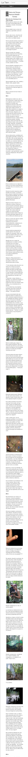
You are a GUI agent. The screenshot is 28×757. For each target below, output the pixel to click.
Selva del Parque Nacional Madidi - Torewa (14, 14)
